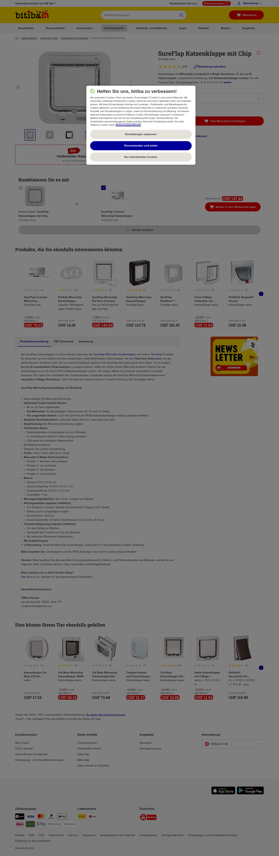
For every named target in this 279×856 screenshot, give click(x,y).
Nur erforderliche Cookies (141, 156)
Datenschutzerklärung (128, 125)
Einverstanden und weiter (141, 145)
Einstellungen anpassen (141, 134)
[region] (140, 125)
